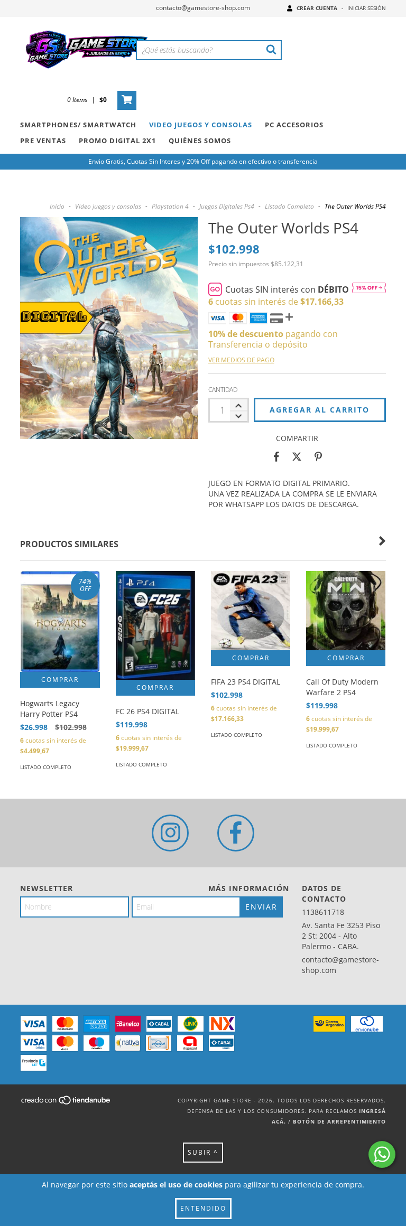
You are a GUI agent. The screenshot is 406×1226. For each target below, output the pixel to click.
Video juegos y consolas (108, 206)
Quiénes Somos (200, 140)
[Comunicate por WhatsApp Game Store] (381, 1154)
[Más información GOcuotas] (369, 289)
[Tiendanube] (66, 1103)
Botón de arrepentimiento (339, 1121)
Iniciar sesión (366, 8)
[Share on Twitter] (297, 456)
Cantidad (222, 389)
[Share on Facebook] (276, 456)
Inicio (57, 206)
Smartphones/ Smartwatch (78, 124)
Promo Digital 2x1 (117, 140)
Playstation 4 (170, 206)
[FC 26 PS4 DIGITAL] (155, 625)
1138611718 (323, 912)
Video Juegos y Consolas (200, 124)
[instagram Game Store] (170, 833)
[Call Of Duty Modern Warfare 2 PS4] (345, 610)
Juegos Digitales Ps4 (226, 206)
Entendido (203, 1208)
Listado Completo (289, 206)
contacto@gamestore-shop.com (203, 7)
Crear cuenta (317, 8)
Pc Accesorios (294, 124)
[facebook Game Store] (235, 833)
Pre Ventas (43, 140)
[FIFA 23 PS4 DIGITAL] (250, 610)
